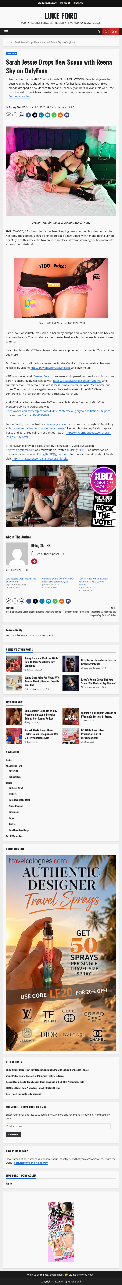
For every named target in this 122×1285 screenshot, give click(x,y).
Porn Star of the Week (19, 800)
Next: (90, 611)
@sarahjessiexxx (57, 424)
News (11, 818)
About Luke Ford (14, 766)
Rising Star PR (17, 107)
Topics (9, 783)
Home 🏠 (65, 2)
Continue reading (25, 99)
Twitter (12, 824)
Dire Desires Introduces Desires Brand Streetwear (70, 664)
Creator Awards (43, 376)
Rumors (13, 793)
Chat (114, 31)
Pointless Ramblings (19, 830)
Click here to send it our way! (31, 1162)
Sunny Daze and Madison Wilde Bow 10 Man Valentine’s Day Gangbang (14, 664)
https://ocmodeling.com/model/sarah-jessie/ (37, 428)
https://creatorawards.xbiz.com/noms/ (77, 380)
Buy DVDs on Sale (14, 836)
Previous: (33, 609)
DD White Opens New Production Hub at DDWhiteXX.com (70, 736)
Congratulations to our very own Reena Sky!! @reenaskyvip (58, 580)
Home (9, 760)
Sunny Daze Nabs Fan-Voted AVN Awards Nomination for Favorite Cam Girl (14, 683)
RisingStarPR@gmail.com (52, 454)
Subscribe (13, 1134)
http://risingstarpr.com (20, 450)
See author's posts (47, 554)
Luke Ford (61, 15)
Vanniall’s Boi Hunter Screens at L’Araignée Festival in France (70, 716)
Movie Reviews (16, 806)
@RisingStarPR (76, 450)
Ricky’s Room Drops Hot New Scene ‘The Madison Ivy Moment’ (70, 683)
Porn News (12, 53)
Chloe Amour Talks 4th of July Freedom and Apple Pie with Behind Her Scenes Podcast (14, 716)
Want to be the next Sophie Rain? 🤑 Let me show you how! (60, 1274)
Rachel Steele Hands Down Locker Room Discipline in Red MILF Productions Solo (14, 736)
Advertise (13, 770)
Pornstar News (16, 787)
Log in (9, 1183)
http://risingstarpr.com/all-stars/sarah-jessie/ (40, 458)
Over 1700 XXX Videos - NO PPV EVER (62, 323)
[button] (6, 31)
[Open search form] (99, 31)
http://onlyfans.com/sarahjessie (50, 367)
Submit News (15, 777)
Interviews (14, 812)
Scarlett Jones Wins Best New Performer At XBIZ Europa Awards (93, 581)
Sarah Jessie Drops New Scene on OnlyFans (21, 580)
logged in (26, 635)
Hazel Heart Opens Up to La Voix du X (24, 1094)
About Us (78, 2)
